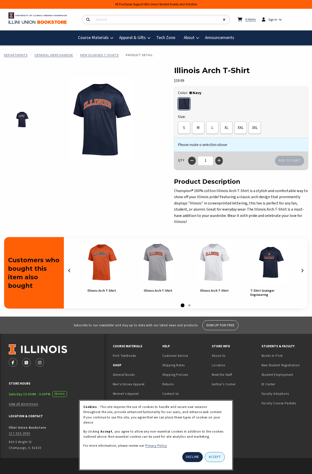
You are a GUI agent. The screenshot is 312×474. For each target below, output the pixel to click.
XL (226, 127)
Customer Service (175, 355)
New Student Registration (281, 365)
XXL (241, 127)
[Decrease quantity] (192, 161)
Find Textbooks (124, 355)
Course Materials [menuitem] (93, 38)
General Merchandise (54, 55)
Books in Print (284, 355)
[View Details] (102, 262)
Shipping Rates (173, 365)
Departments (16, 55)
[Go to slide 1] (182, 306)
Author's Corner (223, 384)
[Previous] (69, 270)
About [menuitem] (189, 38)
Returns (168, 384)
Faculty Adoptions (275, 393)
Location (218, 365)
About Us (218, 355)
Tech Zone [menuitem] (167, 37)
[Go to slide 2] (189, 306)
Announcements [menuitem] (219, 38)
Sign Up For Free (220, 325)
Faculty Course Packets (279, 403)
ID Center (284, 384)
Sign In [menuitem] (272, 19)
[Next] (302, 270)
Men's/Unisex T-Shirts (99, 55)
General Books (124, 374)
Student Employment (284, 374)
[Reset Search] (224, 20)
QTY (181, 160)
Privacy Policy (156, 445)
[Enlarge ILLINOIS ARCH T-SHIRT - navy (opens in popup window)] (22, 119)
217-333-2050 (19, 433)
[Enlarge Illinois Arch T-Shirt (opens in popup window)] (101, 119)
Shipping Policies (175, 374)
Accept (215, 456)
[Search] (88, 20)
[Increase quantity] (219, 161)
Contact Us (170, 393)
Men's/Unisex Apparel (129, 384)
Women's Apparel (126, 393)
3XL (255, 127)
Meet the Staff (222, 374)
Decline (192, 456)
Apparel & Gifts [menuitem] (132, 38)
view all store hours (23, 404)
